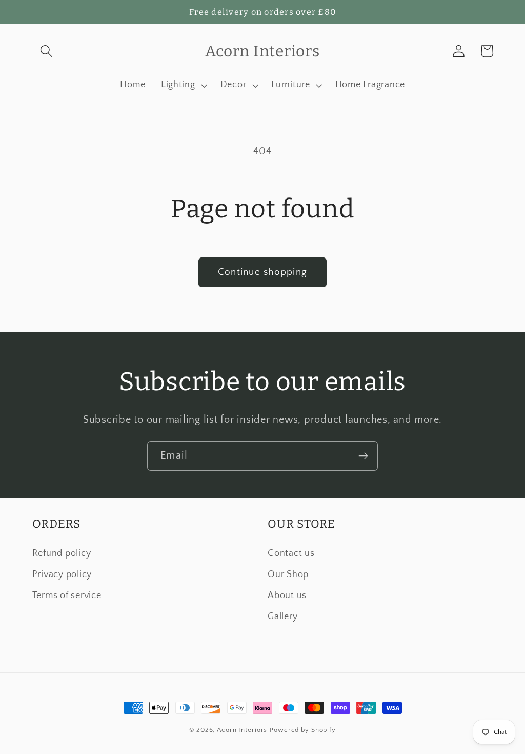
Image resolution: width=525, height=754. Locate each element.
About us (287, 595)
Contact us (291, 553)
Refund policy (61, 553)
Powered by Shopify (303, 729)
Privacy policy (62, 574)
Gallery (282, 616)
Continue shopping (262, 272)
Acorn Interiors (242, 729)
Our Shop (288, 574)
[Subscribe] (363, 456)
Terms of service (67, 595)
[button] (46, 51)
